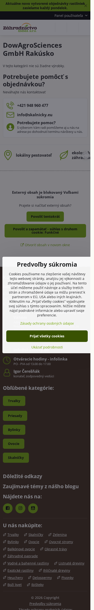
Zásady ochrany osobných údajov (47, 323)
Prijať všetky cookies (47, 336)
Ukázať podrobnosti (47, 347)
